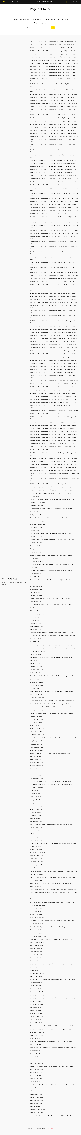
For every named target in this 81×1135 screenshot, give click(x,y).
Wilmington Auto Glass (36, 1103)
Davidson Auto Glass (36, 595)
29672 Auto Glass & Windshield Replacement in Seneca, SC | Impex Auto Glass (53, 396)
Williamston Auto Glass (36, 1100)
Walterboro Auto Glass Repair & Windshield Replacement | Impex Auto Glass (52, 1066)
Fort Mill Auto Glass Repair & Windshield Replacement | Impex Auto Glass (51, 645)
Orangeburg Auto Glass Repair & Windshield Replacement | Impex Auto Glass (52, 902)
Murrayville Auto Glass (36, 874)
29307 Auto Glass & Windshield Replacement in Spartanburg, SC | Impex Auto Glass (52, 156)
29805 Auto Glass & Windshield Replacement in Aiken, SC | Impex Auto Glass (52, 450)
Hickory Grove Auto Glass (37, 728)
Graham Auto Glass (35, 679)
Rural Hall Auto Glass (36, 951)
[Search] (53, 27)
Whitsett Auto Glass (36, 1094)
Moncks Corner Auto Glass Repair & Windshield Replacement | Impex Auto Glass (53, 843)
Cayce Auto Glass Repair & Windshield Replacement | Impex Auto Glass (50, 533)
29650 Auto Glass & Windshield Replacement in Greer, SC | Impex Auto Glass (52, 387)
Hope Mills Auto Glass (36, 744)
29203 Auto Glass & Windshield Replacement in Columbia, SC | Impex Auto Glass (53, 97)
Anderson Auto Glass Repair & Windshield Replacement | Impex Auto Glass (51, 490)
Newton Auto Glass (35, 886)
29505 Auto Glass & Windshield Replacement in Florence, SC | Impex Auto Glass (53, 281)
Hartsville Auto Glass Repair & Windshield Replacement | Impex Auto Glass (51, 713)
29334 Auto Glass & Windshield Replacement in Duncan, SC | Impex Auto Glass (53, 160)
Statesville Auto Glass (36, 1013)
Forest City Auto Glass (36, 639)
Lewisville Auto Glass (36, 796)
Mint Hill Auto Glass (35, 837)
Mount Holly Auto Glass (37, 865)
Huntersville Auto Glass (37, 747)
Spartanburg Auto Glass (37, 995)
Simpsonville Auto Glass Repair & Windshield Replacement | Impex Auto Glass (52, 979)
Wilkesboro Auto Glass (36, 1097)
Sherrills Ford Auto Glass (37, 973)
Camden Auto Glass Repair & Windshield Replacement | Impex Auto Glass (51, 518)
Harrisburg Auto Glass (36, 710)
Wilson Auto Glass (35, 1106)
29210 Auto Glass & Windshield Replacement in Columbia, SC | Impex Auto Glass (53, 124)
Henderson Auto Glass (36, 719)
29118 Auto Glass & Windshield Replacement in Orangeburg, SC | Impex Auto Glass (54, 63)
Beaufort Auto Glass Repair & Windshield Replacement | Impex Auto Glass (51, 493)
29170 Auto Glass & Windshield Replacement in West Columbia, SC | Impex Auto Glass (53, 85)
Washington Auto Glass (36, 1069)
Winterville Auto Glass (36, 1112)
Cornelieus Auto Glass (36, 583)
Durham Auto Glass (35, 601)
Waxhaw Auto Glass (36, 1072)
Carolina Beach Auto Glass (37, 521)
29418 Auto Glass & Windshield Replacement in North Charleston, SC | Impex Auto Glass (54, 218)
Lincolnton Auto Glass (36, 809)
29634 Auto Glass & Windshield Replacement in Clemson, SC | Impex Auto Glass (53, 366)
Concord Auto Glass (35, 573)
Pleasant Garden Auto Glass (38, 917)
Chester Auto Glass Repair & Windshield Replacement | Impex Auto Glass (51, 555)
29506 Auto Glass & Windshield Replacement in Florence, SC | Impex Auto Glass (53, 285)
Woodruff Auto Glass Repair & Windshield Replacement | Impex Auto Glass (51, 1115)
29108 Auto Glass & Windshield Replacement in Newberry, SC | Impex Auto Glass (53, 57)
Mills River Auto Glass (36, 834)
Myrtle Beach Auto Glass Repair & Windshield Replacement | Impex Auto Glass (52, 877)
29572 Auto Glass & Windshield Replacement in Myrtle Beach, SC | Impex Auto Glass (53, 306)
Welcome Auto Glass (36, 1078)
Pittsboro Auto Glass (36, 914)
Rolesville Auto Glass (36, 948)
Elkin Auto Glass (34, 617)
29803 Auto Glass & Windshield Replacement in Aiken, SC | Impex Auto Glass (52, 446)
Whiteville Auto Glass (36, 1091)
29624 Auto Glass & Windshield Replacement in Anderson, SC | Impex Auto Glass (53, 351)
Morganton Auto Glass (36, 855)
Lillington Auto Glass (36, 806)
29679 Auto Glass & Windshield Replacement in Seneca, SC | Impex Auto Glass (53, 402)
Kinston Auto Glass (35, 775)
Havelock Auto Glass (36, 716)
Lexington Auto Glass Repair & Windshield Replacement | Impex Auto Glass (51, 803)
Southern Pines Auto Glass (37, 992)
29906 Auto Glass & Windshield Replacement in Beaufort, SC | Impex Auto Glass (53, 461)
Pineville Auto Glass (35, 911)
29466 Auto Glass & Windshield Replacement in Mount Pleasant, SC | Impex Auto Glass (53, 253)
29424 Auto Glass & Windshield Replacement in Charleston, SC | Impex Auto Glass (54, 230)
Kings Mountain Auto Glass (37, 772)
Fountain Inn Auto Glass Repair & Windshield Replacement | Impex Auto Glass (52, 648)
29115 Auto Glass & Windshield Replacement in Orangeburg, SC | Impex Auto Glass (54, 60)
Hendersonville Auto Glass (37, 722)
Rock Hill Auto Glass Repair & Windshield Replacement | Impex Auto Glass (51, 939)
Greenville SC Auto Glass (37, 697)
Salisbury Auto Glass (36, 954)
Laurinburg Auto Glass (36, 787)
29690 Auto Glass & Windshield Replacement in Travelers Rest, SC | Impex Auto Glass (53, 418)
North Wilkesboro (35, 896)
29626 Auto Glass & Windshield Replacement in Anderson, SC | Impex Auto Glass (53, 357)
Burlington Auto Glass (36, 515)
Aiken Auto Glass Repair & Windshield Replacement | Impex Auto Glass (50, 487)
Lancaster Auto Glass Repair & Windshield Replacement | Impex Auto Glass (51, 781)
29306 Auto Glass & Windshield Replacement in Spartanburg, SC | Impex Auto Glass (52, 151)
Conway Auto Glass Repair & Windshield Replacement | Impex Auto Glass (51, 580)
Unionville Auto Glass (36, 1060)
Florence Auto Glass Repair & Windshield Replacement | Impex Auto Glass (51, 632)
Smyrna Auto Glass (35, 985)
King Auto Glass (34, 769)
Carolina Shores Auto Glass (38, 524)
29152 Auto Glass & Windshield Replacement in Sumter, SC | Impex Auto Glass (53, 69)
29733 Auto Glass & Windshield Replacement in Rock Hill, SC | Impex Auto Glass (53, 440)
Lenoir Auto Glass (35, 793)
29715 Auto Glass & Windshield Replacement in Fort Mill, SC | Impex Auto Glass (53, 428)
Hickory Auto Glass (35, 725)
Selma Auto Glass (35, 961)
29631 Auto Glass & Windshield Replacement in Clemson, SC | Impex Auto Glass (53, 360)
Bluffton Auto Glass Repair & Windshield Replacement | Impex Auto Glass (51, 508)
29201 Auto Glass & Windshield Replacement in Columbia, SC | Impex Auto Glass (53, 94)
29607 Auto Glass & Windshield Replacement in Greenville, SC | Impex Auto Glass (53, 332)
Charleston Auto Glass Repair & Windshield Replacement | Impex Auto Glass (52, 539)
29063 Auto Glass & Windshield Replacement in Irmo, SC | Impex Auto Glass (52, 48)
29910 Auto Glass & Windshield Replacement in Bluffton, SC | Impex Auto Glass (53, 470)
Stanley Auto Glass (35, 1010)
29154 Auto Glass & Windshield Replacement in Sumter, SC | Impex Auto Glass (53, 75)
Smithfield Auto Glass (36, 982)
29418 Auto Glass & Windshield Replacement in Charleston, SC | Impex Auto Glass (54, 214)
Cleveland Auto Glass (36, 567)
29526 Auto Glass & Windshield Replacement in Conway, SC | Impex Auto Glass (53, 293)
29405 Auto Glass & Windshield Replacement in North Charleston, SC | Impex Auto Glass (54, 189)
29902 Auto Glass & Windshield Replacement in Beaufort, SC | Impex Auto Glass (53, 458)
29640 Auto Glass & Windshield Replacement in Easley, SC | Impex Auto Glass (52, 369)
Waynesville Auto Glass (36, 1075)
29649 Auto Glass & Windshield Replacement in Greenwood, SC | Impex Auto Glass (54, 384)
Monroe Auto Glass (35, 846)
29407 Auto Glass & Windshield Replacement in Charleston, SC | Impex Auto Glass (54, 198)
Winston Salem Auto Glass (37, 1109)
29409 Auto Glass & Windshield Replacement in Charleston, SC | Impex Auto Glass (54, 201)
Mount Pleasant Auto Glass (38, 868)
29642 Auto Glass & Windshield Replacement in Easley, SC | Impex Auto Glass (52, 372)
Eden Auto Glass (35, 611)
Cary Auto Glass (34, 530)
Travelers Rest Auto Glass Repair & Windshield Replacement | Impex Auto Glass (53, 1047)
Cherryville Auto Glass (36, 549)
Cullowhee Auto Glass (36, 589)
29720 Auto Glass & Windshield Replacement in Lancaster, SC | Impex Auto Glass (53, 431)
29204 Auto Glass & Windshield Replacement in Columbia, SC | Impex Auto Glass (53, 100)
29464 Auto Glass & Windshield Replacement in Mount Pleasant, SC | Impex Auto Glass (53, 248)
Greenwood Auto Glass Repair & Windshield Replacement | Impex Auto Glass (52, 700)
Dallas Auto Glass (35, 592)
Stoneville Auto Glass (36, 1019)
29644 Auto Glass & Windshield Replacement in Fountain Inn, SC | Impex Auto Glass (52, 376)
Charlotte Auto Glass (36, 542)
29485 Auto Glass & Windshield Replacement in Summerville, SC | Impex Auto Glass (52, 263)
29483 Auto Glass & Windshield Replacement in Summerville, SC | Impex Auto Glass (52, 258)
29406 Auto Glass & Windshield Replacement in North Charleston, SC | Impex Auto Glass (54, 194)
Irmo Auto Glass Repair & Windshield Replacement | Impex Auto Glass (50, 753)
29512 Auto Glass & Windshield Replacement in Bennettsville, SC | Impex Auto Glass (52, 289)
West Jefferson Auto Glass (37, 1088)
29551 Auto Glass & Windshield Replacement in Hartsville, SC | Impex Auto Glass (53, 302)
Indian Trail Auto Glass (36, 750)
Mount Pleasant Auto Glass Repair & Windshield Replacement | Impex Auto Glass (53, 871)
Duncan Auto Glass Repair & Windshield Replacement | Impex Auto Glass (51, 598)
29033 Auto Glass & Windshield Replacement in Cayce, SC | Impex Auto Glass (52, 44)
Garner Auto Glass (35, 660)
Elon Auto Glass (34, 620)
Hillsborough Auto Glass (37, 734)
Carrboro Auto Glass (36, 527)
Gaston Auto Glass (35, 663)
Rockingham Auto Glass (37, 942)
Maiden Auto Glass (35, 815)
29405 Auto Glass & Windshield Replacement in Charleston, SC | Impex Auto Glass (54, 185)
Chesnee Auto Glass (35, 552)
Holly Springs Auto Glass (37, 741)
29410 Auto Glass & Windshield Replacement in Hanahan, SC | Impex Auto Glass (53, 204)
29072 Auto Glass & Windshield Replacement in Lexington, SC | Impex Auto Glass (53, 51)
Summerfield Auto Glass (37, 1023)
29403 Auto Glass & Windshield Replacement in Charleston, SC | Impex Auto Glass (54, 182)
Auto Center (49, 1128)
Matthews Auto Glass (36, 821)
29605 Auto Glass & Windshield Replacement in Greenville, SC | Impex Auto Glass (53, 329)
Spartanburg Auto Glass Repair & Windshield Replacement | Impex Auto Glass (52, 998)
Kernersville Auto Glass (36, 765)
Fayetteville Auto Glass (36, 626)
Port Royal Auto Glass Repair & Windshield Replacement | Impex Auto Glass (52, 920)
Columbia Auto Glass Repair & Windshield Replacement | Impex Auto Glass (51, 570)
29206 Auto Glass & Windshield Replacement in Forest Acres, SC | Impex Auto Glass (52, 111)
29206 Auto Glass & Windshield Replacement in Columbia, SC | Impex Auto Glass (53, 106)
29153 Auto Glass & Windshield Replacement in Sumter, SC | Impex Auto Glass (53, 72)
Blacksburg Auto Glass (36, 505)
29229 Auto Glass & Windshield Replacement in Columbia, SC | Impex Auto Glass (53, 133)
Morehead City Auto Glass (37, 852)
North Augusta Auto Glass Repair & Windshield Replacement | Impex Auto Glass (53, 889)
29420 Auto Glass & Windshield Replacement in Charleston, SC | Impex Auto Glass (54, 222)
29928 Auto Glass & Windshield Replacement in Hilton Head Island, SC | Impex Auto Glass (54, 480)
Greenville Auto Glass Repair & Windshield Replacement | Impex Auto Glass (51, 691)
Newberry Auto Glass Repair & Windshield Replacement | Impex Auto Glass (51, 883)
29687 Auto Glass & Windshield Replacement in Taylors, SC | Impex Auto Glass (53, 413)
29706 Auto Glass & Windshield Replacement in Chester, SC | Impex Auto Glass (53, 422)
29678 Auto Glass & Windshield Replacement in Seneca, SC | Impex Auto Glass (53, 399)
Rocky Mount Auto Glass (37, 945)
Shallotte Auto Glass (36, 967)
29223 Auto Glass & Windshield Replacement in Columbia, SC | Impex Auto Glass (53, 130)
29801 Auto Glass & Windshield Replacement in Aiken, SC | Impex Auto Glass (52, 443)
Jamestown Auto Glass (36, 759)
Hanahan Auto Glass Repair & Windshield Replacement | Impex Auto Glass (51, 707)
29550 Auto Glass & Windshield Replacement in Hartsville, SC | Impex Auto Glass (53, 299)
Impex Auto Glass (9, 579)
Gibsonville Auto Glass (36, 669)
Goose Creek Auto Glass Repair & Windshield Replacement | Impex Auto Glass (52, 676)
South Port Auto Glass (36, 989)
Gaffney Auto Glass (35, 654)
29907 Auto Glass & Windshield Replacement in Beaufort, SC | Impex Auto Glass (53, 464)
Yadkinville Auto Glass (36, 1119)
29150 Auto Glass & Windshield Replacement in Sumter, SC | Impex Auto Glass (53, 66)
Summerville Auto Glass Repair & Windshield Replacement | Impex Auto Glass (52, 1026)
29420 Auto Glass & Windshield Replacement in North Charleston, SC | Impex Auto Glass (54, 226)
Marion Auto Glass (35, 818)
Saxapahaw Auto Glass (36, 958)
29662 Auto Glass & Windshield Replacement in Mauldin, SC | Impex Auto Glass (53, 393)
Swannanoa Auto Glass (36, 1035)
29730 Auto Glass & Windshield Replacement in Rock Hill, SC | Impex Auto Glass (53, 434)
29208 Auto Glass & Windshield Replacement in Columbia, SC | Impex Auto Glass (53, 118)
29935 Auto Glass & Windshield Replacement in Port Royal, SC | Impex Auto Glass (54, 484)
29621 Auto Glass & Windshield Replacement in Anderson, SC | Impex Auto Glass (53, 347)
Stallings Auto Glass (35, 1007)
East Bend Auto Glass (36, 607)
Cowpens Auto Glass (36, 586)
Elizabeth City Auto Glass (37, 614)
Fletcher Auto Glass (35, 629)
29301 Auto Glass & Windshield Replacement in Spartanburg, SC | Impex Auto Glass (54, 136)
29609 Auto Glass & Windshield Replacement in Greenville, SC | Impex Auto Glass (53, 335)
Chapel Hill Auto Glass (36, 536)
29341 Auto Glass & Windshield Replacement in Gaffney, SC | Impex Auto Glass (53, 166)
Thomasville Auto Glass (36, 1044)
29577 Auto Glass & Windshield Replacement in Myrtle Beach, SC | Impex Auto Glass (52, 317)
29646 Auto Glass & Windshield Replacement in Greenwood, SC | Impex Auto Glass (54, 380)
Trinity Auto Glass (35, 1050)
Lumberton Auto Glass (36, 812)
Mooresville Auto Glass (36, 849)
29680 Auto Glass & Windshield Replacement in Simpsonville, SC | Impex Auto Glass (52, 406)
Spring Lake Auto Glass (36, 1004)
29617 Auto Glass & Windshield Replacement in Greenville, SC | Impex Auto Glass (53, 344)
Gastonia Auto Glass (36, 666)
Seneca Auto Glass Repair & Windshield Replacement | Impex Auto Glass (51, 964)
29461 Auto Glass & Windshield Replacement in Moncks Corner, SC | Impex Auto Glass (53, 242)
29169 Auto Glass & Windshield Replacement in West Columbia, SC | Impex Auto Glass (53, 80)
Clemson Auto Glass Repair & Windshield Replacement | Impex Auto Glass (51, 564)
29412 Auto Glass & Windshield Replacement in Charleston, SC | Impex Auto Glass (54, 207)
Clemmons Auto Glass (36, 561)
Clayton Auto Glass (35, 558)
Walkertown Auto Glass (36, 1063)
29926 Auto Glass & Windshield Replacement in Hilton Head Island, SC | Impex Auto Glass (54, 474)
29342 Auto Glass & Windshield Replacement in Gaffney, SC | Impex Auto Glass (53, 169)
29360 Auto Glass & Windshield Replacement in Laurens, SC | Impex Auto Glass (53, 172)
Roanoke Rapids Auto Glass (38, 936)
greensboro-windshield (36, 688)
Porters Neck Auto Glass (37, 923)
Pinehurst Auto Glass (36, 908)
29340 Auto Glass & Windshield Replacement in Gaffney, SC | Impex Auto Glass (53, 163)
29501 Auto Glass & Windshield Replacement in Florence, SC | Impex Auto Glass (53, 278)
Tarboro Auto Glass (35, 1038)
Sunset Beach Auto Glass (37, 1032)
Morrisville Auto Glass (36, 858)
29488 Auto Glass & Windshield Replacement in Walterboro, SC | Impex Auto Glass (54, 272)
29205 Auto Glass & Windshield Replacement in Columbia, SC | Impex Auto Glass (53, 103)
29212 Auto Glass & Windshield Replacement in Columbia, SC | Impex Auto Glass (53, 127)
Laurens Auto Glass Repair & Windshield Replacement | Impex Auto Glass (51, 784)
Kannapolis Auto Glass (36, 762)
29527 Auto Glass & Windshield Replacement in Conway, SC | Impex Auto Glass (53, 296)
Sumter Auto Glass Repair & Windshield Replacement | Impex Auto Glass (51, 1029)
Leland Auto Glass (35, 790)
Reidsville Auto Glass (36, 933)
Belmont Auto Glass (35, 496)
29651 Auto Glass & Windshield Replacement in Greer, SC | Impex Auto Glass (52, 390)
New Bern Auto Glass (36, 880)
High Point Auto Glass (36, 731)
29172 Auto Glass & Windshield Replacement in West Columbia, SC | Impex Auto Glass (53, 90)
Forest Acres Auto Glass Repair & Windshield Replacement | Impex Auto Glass (52, 635)
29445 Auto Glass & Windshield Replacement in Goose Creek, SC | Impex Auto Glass (52, 237)
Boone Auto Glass (35, 512)
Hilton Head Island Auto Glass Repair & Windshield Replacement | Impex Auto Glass (54, 738)
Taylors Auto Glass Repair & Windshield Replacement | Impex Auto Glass (51, 1041)
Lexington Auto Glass (36, 800)
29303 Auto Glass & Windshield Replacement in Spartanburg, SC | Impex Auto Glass (52, 146)
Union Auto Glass (35, 1057)
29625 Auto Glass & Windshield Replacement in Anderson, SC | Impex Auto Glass (53, 354)
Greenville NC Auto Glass (37, 694)
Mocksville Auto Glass (36, 840)
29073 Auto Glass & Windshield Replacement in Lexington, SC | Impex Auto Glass (53, 54)
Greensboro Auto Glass (36, 682)
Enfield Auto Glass (35, 623)
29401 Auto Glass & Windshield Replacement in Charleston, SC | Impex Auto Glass (54, 178)
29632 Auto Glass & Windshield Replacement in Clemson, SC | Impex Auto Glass (53, 363)
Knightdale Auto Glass (36, 778)
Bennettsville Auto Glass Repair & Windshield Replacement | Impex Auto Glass (52, 499)
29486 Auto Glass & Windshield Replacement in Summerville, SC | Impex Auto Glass (52, 268)
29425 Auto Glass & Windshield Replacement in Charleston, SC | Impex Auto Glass (54, 233)
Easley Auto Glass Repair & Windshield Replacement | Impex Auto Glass (51, 604)
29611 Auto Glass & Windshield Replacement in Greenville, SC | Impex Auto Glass (53, 338)
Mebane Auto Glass (35, 831)
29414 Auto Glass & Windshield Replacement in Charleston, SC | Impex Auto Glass (54, 210)
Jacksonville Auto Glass (36, 756)
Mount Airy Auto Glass (36, 861)
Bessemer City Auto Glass (37, 502)
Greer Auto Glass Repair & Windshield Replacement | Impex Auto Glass (50, 704)
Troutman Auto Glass (36, 1054)
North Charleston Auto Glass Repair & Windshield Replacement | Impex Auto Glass (54, 892)
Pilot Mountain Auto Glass (37, 905)
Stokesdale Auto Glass (36, 1016)
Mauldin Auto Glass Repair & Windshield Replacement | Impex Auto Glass (51, 824)
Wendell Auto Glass (35, 1081)
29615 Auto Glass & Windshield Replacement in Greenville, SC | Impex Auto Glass (53, 341)
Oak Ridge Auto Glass (36, 899)
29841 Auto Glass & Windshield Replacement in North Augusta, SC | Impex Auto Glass (53, 454)
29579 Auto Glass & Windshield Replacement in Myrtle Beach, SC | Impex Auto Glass (53, 322)
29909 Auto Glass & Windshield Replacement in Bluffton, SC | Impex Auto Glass (53, 467)
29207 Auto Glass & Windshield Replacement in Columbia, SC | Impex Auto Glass (53, 115)
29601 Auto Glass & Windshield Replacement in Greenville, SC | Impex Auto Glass (53, 326)
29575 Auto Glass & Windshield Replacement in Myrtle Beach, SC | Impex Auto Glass (52, 311)
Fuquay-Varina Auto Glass (37, 651)
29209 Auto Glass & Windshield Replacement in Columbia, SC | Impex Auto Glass (53, 121)
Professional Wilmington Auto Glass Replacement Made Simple (48, 927)
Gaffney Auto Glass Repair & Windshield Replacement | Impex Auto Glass (51, 657)
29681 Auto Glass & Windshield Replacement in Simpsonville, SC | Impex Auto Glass (54, 410)
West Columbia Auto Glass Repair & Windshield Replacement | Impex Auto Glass (53, 1084)
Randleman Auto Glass (36, 930)
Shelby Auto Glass (35, 970)
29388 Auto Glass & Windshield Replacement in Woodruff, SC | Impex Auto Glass (53, 175)
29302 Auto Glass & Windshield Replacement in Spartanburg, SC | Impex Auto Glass (52, 140)
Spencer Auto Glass (35, 1001)
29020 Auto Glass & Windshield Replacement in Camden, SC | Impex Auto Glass (53, 41)
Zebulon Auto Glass (35, 1122)
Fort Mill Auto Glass (35, 642)
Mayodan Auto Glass (36, 827)
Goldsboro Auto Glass (36, 673)
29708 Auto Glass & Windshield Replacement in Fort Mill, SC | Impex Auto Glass (53, 425)
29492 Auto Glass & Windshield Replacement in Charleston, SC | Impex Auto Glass (54, 275)
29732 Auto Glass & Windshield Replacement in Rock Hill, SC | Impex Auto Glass (53, 437)
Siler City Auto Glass (36, 976)
